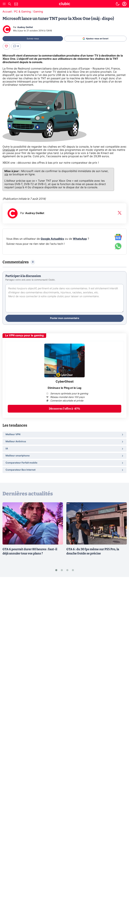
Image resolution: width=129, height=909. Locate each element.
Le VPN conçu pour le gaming (24, 335)
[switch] (118, 4)
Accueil (7, 11)
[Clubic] (64, 4)
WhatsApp (80, 238)
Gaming (38, 11)
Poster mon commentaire (64, 318)
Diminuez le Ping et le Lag (64, 388)
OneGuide (9, 150)
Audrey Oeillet (25, 27)
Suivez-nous (33, 39)
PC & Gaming (22, 11)
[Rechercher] (10, 4)
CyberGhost (65, 381)
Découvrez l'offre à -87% (64, 408)
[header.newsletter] (16, 4)
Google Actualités (52, 238)
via (6, 174)
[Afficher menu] (4, 4)
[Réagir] (6, 46)
